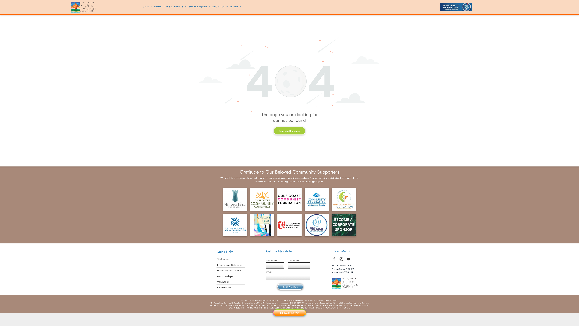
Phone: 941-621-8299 (342, 272)
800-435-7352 (251, 308)
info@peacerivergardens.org (236, 305)
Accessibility (315, 300)
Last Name (293, 260)
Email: (269, 271)
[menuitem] (147, 7)
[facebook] (334, 259)
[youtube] (348, 259)
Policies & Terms (302, 300)
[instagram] (341, 259)
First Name (271, 260)
